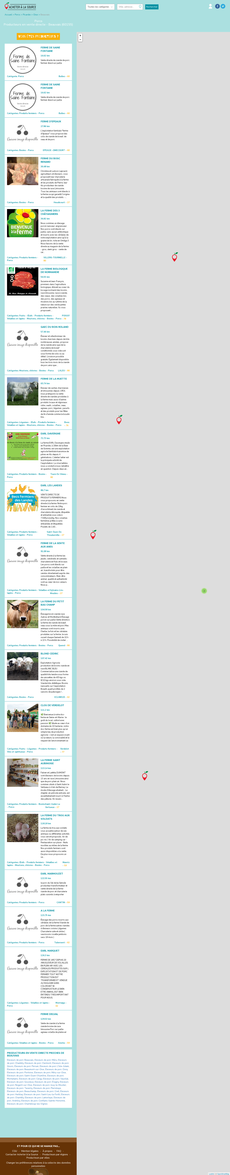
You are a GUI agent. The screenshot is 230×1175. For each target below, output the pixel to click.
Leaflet (211, 1173)
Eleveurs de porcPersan (26, 1066)
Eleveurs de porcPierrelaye (47, 1088)
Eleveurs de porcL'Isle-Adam (54, 1066)
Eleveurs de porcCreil (48, 1091)
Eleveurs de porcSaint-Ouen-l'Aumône (26, 1075)
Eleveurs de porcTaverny (19, 1088)
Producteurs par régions (55, 1154)
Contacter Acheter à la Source (22, 1154)
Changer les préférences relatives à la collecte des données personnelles (38, 1164)
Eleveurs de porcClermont (38, 1063)
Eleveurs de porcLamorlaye (39, 1097)
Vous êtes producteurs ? (38, 36)
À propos (47, 1151)
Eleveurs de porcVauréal (55, 1078)
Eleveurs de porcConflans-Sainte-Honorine (43, 1100)
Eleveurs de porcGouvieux (20, 1081)
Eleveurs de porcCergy (30, 1078)
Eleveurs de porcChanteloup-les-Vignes (27, 1103)
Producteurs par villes (38, 1157)
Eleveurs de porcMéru (46, 1059)
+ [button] (80, 35)
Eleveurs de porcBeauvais (20, 1059)
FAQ (58, 1151)
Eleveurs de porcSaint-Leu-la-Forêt (42, 1094)
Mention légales (29, 1151)
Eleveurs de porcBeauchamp (21, 1091)
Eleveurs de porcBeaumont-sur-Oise (25, 1069)
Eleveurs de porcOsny (56, 1069)
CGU (14, 1151)
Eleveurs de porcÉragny (47, 1081)
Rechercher (152, 6)
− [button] (80, 39)
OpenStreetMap (223, 1173)
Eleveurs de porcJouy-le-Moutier (49, 1085)
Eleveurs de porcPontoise (20, 1072)
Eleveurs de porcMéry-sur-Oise (50, 1072)
